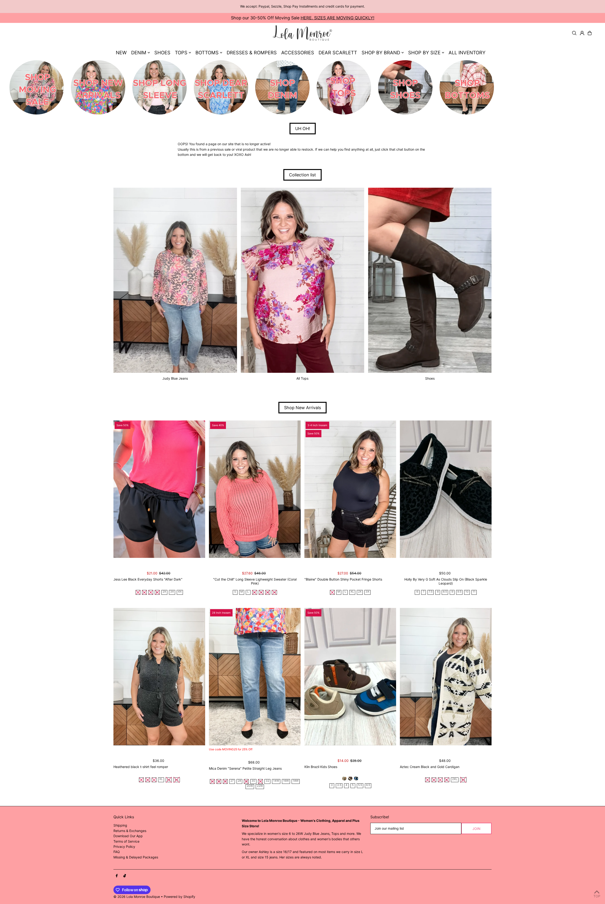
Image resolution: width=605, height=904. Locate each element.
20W (250, 786)
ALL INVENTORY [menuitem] (467, 52)
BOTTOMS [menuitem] (207, 52)
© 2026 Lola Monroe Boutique (136, 897)
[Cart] (590, 33)
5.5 (360, 785)
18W (295, 780)
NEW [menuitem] (121, 52)
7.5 (430, 591)
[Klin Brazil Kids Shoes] (350, 676)
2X (164, 591)
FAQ (116, 852)
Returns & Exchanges (129, 831)
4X (180, 591)
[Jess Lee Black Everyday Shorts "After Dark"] (159, 489)
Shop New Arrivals (302, 407)
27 (232, 780)
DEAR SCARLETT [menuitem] (338, 52)
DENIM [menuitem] (138, 52)
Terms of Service (126, 841)
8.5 (445, 591)
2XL (454, 779)
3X (172, 591)
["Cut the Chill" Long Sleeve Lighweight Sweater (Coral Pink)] (255, 489)
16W (286, 780)
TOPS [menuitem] (181, 52)
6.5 (368, 785)
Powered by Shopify (179, 897)
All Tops (302, 378)
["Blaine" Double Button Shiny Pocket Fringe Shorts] (350, 489)
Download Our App (128, 836)
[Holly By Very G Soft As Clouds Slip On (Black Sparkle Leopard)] (446, 489)
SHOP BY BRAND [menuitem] (381, 52)
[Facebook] (117, 876)
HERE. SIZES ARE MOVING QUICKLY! (337, 17)
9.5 (459, 591)
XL (352, 591)
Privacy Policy (124, 847)
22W (260, 786)
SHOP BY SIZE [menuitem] (424, 52)
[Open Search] (574, 33)
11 (474, 591)
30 (253, 780)
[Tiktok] (124, 876)
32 (267, 780)
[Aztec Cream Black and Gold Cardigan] (446, 676)
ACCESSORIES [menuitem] (297, 52)
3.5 (339, 785)
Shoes (430, 378)
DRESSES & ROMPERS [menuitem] (252, 52)
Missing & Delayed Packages (135, 857)
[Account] (582, 33)
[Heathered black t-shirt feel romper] (159, 676)
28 (239, 780)
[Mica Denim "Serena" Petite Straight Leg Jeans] (255, 676)
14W (276, 780)
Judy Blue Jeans (175, 378)
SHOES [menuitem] (162, 52)
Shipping (120, 825)
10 (467, 591)
